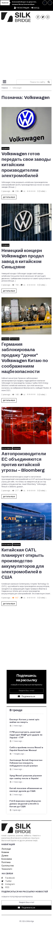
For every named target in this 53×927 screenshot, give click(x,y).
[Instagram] (48, 17)
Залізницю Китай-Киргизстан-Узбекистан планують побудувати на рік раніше (26, 763)
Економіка (7, 448)
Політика (14, 339)
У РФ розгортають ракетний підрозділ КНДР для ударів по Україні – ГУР (26, 735)
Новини (4, 88)
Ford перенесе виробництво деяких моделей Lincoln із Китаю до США (25, 804)
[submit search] (49, 82)
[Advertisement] (26, 49)
